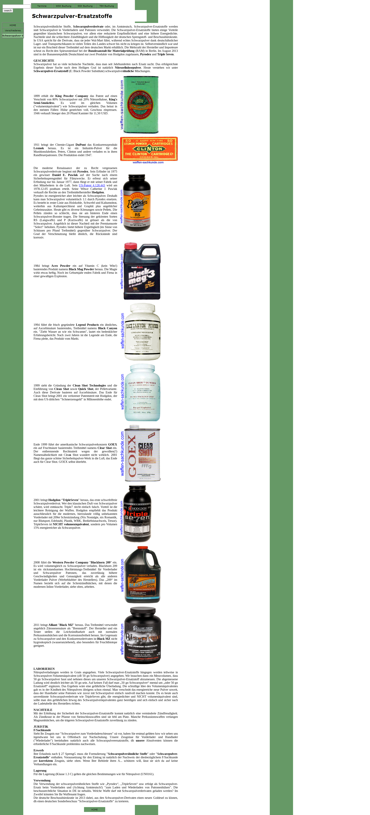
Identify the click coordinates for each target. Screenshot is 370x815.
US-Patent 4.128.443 (92, 185)
